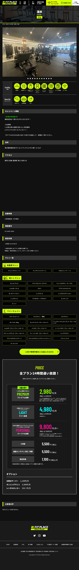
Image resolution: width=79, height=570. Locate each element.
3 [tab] (32, 78)
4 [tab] (35, 78)
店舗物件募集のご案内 (40, 2)
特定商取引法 (39, 551)
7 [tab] (42, 78)
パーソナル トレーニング (54, 3)
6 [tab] (39, 78)
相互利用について (53, 551)
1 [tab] (28, 78)
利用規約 (46, 551)
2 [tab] (30, 78)
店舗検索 (25, 2)
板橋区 (15, 24)
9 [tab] (46, 78)
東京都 (11, 24)
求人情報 (33, 2)
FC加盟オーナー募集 (52, 544)
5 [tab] (37, 78)
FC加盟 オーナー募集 (76, 2)
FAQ (23, 544)
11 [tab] (51, 78)
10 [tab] (49, 78)
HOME (20, 2)
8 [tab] (44, 78)
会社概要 (23, 551)
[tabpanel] (39, 52)
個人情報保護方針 (30, 551)
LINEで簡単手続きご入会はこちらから (39, 352)
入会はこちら (67, 3)
